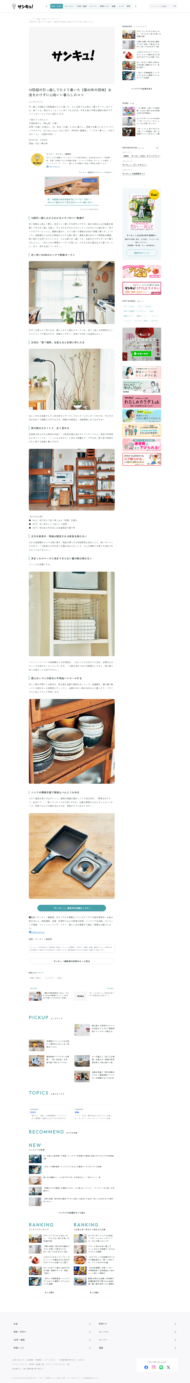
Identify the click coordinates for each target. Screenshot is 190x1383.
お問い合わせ (17, 1360)
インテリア (54, 19)
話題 (113, 6)
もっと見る (49, 1292)
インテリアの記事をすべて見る (72, 1212)
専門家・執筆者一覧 (36, 1364)
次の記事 (110, 988)
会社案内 (15, 1368)
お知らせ (81, 1360)
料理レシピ (104, 6)
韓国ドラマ (128, 316)
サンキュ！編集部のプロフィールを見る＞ (96, 172)
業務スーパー (142, 316)
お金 (16, 1323)
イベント (127, 320)
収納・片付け (56, 6)
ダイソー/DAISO (144, 306)
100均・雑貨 (82, 6)
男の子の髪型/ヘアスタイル (135, 311)
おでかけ (154, 320)
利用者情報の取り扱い (68, 1360)
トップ (121, 6)
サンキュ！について (19, 1364)
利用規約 (38, 1360)
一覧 (156, 148)
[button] (46, 6)
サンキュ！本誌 (141, 320)
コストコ (154, 316)
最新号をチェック (141, 253)
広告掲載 (30, 1360)
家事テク (103, 1323)
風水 (151, 311)
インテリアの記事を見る (141, 88)
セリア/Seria (129, 306)
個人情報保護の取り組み (32, 1368)
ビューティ (69, 6)
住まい (60, 978)
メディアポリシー (50, 1360)
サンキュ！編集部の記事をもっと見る (72, 961)
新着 (128, 6)
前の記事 (33, 988)
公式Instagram (54, 166)
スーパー (93, 6)
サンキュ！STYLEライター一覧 (57, 1364)
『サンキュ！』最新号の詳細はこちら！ (71, 908)
